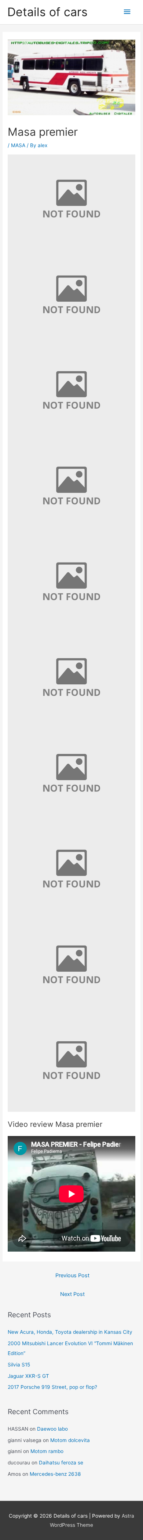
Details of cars (47, 12)
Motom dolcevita (70, 1440)
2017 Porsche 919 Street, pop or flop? (52, 1387)
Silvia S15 (19, 1365)
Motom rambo (46, 1451)
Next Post (72, 1294)
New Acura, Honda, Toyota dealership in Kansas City (70, 1332)
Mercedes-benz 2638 (55, 1474)
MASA (18, 145)
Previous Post (72, 1275)
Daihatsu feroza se (61, 1463)
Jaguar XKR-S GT (28, 1376)
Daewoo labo (52, 1429)
